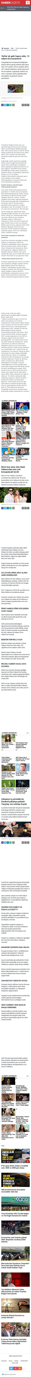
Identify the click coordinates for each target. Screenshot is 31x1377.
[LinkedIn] (8, 105)
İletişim (16, 1361)
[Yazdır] (13, 105)
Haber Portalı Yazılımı (10, 1374)
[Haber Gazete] (10, 2)
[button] (23, 105)
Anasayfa (4, 1361)
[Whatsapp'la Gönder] (10, 105)
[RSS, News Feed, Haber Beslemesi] (20, 1368)
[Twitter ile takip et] (11, 1368)
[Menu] (27, 2)
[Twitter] (5, 105)
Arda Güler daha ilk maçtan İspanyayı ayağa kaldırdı (18, 8)
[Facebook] (2, 105)
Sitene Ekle (15, 1363)
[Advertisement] (15, 29)
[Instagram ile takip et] (15, 1368)
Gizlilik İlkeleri (24, 1361)
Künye (10, 1361)
